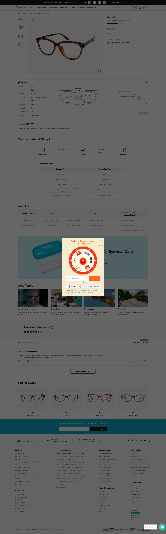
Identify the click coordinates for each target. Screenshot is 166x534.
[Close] (101, 240)
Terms (101, 245)
